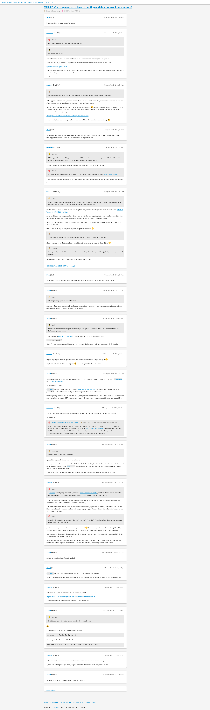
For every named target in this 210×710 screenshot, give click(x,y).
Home (46, 702)
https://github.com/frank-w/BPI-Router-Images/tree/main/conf (67, 116)
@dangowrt (118, 379)
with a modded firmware (94, 428)
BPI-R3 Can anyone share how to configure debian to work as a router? (88, 7)
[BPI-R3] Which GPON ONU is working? (60, 266)
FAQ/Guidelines (65, 702)
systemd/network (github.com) (56, 66)
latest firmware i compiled (86, 389)
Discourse (56, 707)
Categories (54, 702)
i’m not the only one (56, 381)
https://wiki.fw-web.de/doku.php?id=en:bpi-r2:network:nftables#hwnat (70, 597)
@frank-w (50, 389)
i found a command (65, 336)
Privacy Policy (91, 702)
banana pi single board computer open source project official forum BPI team (27, 2)
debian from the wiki (111, 174)
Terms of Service (78, 702)
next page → (50, 690)
